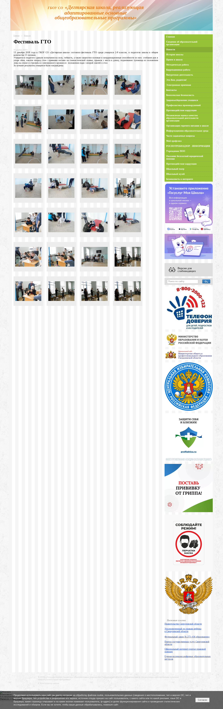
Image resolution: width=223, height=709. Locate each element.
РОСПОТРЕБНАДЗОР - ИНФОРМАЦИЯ (188, 146)
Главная (16, 35)
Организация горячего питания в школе (187, 126)
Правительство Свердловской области (183, 624)
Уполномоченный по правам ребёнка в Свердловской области (183, 630)
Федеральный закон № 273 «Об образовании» (187, 637)
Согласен (202, 700)
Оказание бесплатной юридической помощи (184, 157)
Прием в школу (174, 59)
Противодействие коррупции (181, 110)
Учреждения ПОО (175, 151)
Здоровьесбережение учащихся (182, 100)
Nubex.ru (63, 683)
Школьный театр (175, 169)
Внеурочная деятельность (179, 75)
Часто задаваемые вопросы (180, 136)
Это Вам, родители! (176, 80)
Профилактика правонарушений (183, 105)
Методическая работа (177, 64)
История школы (174, 54)
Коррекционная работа (178, 70)
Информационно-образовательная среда (187, 131)
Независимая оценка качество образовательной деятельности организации (182, 118)
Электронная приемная (178, 85)
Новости (27, 35)
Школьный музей (175, 174)
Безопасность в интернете (179, 179)
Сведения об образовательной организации (181, 43)
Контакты (171, 90)
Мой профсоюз (174, 141)
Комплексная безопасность (180, 95)
